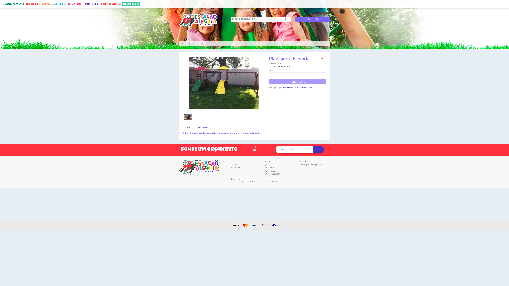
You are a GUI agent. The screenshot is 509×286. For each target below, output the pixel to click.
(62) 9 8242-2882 (273, 174)
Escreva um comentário (303, 88)
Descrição (188, 128)
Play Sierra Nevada (196, 44)
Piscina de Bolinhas (111, 4)
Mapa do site (235, 167)
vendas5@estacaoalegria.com (311, 165)
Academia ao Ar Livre (13, 4)
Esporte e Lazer (131, 4)
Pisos (79, 4)
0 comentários (287, 88)
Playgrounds (33, 4)
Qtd (270, 70)
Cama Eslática (92, 4)
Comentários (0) (203, 128)
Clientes (46, 4)
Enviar (318, 149)
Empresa (234, 165)
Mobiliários (59, 4)
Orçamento (298, 82)
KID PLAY (71, 4)
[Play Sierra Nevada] (224, 82)
